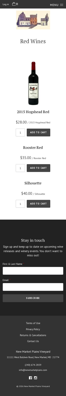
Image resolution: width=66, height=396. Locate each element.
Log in (6, 4)
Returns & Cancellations (33, 335)
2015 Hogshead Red (33, 111)
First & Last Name (12, 264)
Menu (54, 5)
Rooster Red (33, 147)
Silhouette (33, 182)
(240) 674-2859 (33, 364)
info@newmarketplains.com (33, 370)
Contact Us (33, 341)
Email (6, 280)
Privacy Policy (33, 329)
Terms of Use (33, 323)
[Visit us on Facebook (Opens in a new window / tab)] (30, 378)
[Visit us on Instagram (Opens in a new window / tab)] (35, 378)
